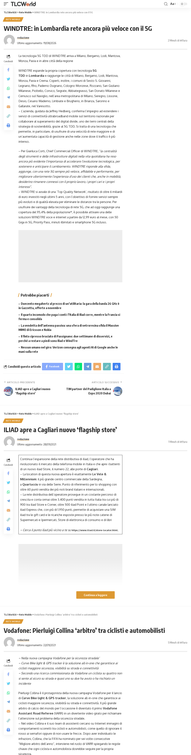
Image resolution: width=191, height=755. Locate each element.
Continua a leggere (95, 595)
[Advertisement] (70, 256)
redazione (23, 37)
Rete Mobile (13, 19)
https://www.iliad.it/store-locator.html (95, 530)
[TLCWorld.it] (23, 4)
